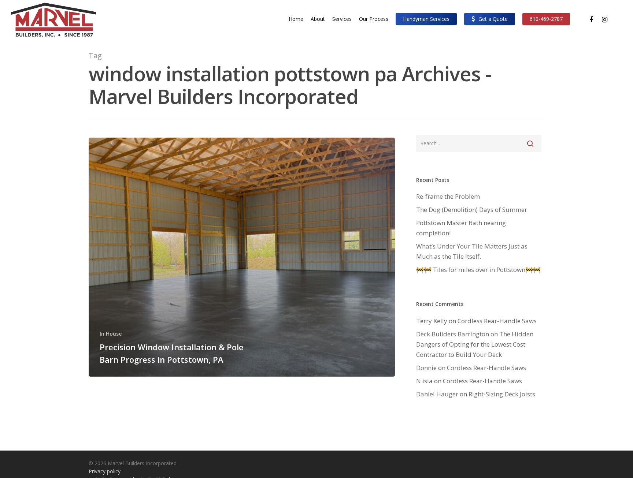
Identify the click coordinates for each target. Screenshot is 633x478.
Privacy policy (105, 471)
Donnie (426, 367)
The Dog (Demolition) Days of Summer (471, 209)
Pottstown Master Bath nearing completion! (461, 228)
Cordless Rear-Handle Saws (497, 321)
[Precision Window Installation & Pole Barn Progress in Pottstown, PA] (242, 257)
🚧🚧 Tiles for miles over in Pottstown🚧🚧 (478, 269)
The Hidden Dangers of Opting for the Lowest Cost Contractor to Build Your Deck (474, 344)
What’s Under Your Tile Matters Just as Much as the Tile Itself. (472, 251)
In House (111, 333)
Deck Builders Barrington (452, 334)
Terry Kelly (431, 321)
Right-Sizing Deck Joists (502, 394)
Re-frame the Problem (448, 196)
